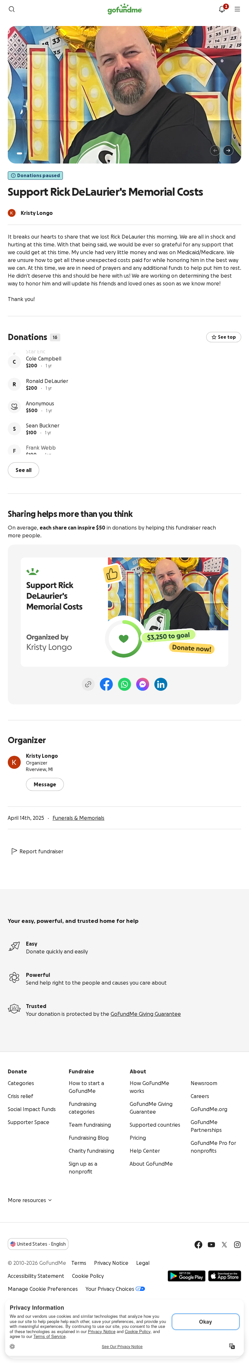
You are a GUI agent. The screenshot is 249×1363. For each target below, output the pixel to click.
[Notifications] (221, 9)
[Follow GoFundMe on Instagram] (237, 1244)
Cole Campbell (43, 376)
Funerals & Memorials (78, 817)
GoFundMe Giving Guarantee (146, 1013)
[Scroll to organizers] (12, 213)
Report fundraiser (41, 851)
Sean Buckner (42, 443)
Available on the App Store (224, 1275)
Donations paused (38, 175)
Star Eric (35, 354)
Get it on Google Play (187, 1275)
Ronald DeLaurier (47, 399)
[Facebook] (106, 683)
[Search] (11, 9)
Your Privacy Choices (110, 1288)
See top (227, 337)
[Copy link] (88, 683)
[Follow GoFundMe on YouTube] (211, 1244)
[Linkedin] (160, 683)
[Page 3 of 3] (30, 153)
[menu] (237, 9)
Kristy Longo (42, 755)
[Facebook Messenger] (142, 683)
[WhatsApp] (124, 683)
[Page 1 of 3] (19, 153)
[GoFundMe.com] (125, 9)
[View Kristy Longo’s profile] (14, 761)
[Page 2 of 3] (26, 153)
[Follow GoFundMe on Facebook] (198, 1244)
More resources (27, 1199)
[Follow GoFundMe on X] (224, 1244)
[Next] (228, 150)
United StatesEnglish (41, 1243)
